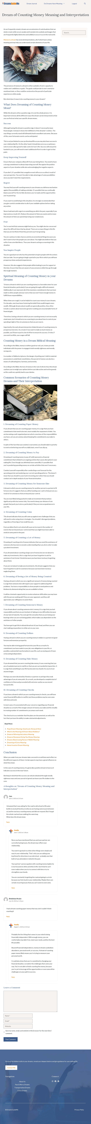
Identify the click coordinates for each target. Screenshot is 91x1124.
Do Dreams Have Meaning (53, 4)
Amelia (16, 830)
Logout (74, 4)
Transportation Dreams (22, 1088)
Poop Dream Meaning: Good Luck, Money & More (24, 729)
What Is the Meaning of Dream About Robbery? (23, 732)
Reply (8, 822)
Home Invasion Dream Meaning (18, 745)
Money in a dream (10, 40)
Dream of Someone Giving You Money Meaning (23, 737)
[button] (85, 3)
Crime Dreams (22, 1091)
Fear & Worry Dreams (22, 1085)
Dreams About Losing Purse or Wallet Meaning (23, 740)
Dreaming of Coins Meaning (16, 742)
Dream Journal (32, 4)
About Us (22, 1081)
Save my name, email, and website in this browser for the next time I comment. (29, 1032)
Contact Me (11, 1068)
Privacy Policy (79, 1110)
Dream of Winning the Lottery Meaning (20, 734)
